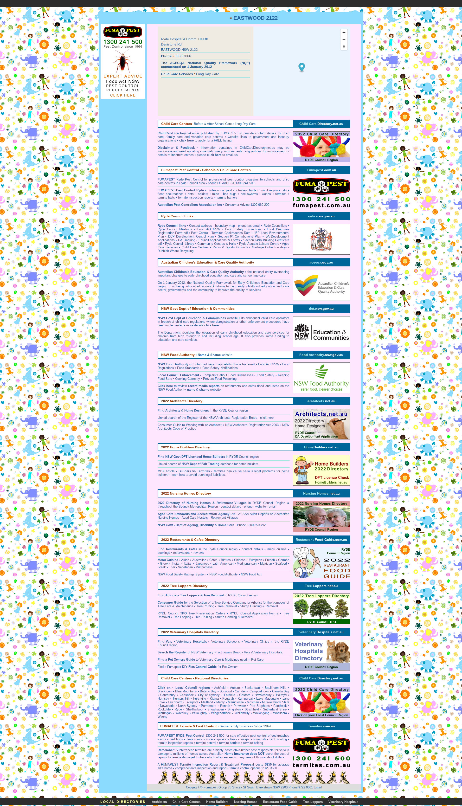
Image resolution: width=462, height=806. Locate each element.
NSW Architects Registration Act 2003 (252, 425)
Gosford (244, 695)
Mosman (253, 702)
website (215, 355)
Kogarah (228, 698)
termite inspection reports (175, 743)
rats (199, 739)
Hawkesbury (263, 695)
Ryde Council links (172, 225)
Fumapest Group (215, 787)
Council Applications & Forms (219, 240)
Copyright (192, 787)
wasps (245, 739)
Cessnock (187, 695)
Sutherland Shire (275, 709)
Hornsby (163, 698)
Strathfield (252, 709)
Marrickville (236, 702)
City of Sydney (209, 695)
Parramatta (208, 706)
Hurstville (199, 698)
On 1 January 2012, (172, 282)
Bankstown (252, 688)
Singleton (234, 709)
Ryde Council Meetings (175, 229)
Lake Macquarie (267, 698)
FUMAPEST (169, 764)
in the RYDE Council (201, 410)
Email (318, 787)
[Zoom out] (343, 39)
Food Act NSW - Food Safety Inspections (229, 229)
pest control (258, 735)
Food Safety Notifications (220, 368)
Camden (240, 691)
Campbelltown (259, 691)
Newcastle (167, 706)
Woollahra (280, 713)
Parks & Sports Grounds (230, 247)
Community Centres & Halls (216, 243)
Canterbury (167, 695)
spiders (221, 739)
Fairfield (229, 695)
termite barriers (229, 743)
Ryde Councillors (275, 225)
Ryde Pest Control (189, 179)
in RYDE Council (226, 456)
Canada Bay (280, 691)
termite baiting (253, 743)
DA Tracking (186, 240)
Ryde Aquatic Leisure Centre (259, 243)
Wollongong (261, 713)
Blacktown (165, 691)
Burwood (226, 691)
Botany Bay (208, 691)
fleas (189, 739)
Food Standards (188, 368)
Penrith (225, 706)
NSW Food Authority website (189, 389)
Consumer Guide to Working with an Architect (190, 425)
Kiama (214, 698)
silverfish (259, 739)
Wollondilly (242, 713)
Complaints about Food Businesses (228, 375)
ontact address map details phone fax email (224, 364)
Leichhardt (175, 702)
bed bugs (176, 739)
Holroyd (281, 695)
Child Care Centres (195, 247)
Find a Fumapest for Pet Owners (198, 667)
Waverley (181, 713)
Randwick (280, 706)
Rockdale (164, 709)
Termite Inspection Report (199, 764)
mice (209, 739)
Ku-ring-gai (245, 698)
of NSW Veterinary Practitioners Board (199, 652)
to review (188, 386)
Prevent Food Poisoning (220, 378)
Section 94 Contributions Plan (239, 236)
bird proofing (278, 739)
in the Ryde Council (197, 549)
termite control (206, 743)
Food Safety (265, 375)
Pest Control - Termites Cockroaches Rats (220, 233)
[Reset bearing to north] (343, 46)
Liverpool (192, 702)
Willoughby (199, 713)
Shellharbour (194, 709)
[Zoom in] (343, 32)
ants (163, 739)
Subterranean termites (191, 750)
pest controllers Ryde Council (247, 190)
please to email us (217, 155)
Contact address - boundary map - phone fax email (224, 225)
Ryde (178, 709)
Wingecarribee (221, 713)
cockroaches (280, 735)
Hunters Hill (181, 698)
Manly (220, 702)
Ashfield (219, 688)
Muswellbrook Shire (275, 702)
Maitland (207, 702)
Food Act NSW (268, 364)
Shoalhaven (215, 709)
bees (233, 739)
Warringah (165, 713)
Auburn (235, 688)
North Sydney (187, 706)
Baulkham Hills (275, 688)
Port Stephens (260, 706)
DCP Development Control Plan (191, 236)
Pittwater (240, 706)
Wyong (162, 716)
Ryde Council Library (179, 243)
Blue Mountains (186, 691)
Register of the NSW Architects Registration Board (222, 417)
